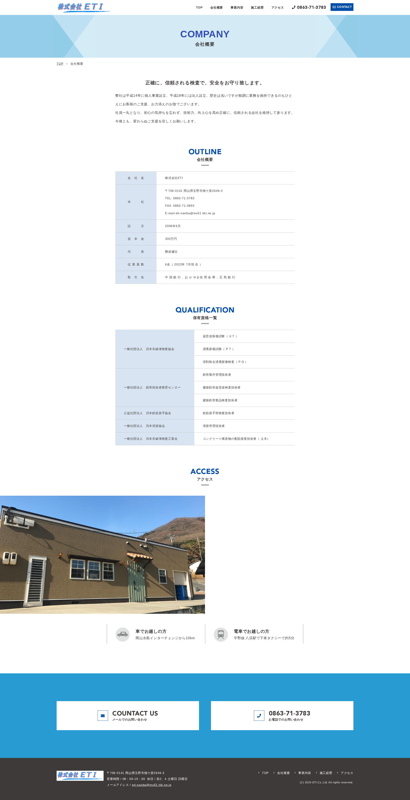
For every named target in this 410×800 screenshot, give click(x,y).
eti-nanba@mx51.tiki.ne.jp (151, 785)
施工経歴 (257, 7)
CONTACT (344, 7)
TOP (199, 7)
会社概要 (216, 7)
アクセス (277, 7)
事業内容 (237, 7)
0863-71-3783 (311, 7)
